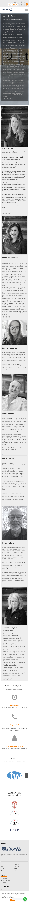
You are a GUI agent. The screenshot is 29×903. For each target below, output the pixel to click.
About (2, 862)
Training (2, 868)
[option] (14, 775)
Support (16, 868)
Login (15, 870)
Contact (2, 870)
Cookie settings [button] (5, 900)
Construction (17, 866)
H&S (2, 866)
